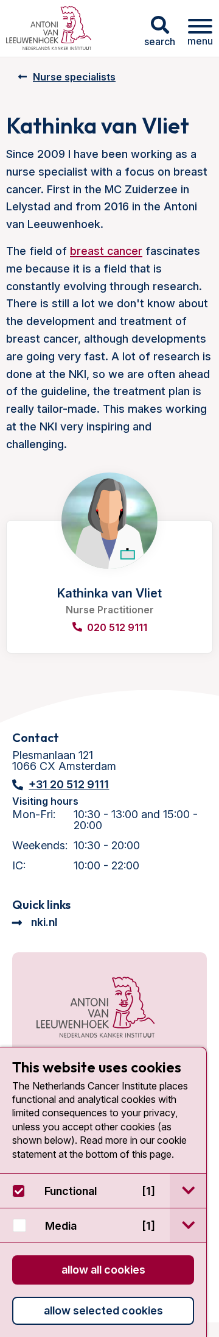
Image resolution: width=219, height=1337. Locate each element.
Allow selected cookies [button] (103, 1310)
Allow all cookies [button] (103, 1269)
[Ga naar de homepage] (95, 1008)
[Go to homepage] (48, 28)
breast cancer (106, 250)
